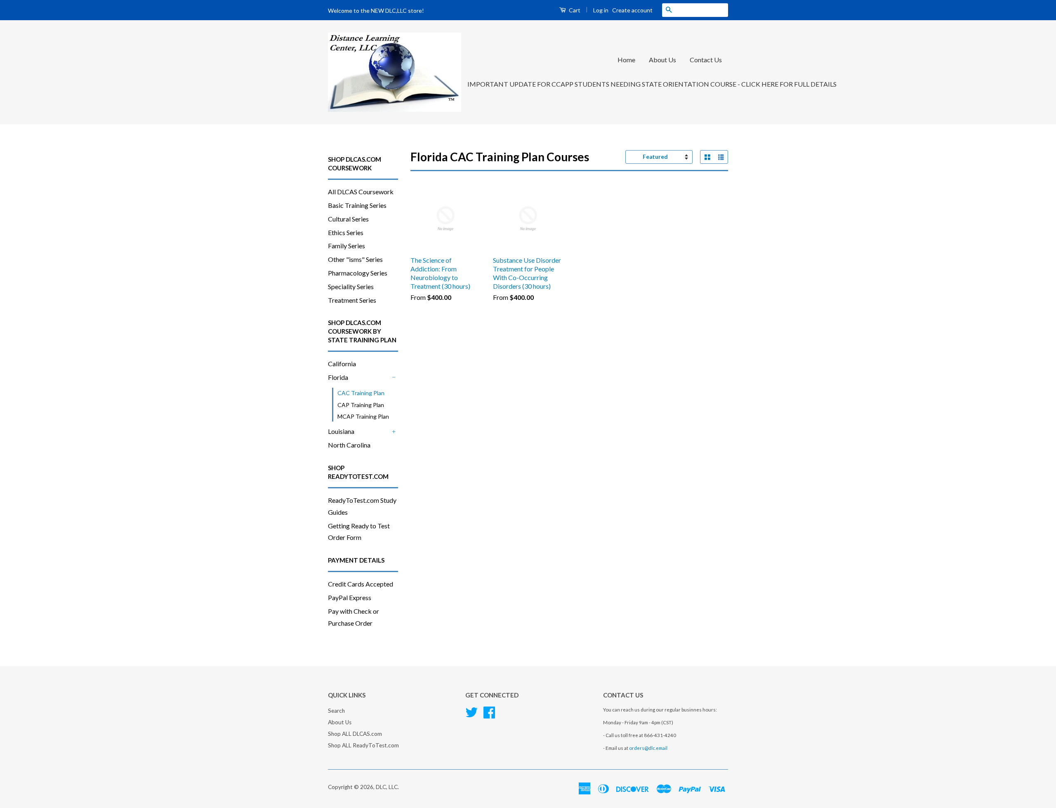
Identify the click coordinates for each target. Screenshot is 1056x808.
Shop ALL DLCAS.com (355, 733)
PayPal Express (349, 597)
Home (626, 60)
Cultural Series (348, 219)
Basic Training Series (357, 205)
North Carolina (349, 445)
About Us (662, 60)
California (342, 363)
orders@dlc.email (648, 748)
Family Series (346, 246)
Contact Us (706, 60)
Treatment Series (352, 300)
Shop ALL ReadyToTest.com (363, 745)
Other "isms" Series (355, 259)
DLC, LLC (387, 787)
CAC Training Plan (360, 392)
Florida (338, 377)
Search (336, 710)
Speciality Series (351, 286)
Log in (600, 10)
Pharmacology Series (357, 273)
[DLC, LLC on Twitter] (471, 711)
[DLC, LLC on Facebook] (489, 711)
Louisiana (341, 431)
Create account (632, 10)
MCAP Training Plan (363, 416)
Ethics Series (345, 232)
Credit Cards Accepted (360, 584)
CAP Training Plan (360, 404)
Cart (574, 10)
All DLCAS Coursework (361, 192)
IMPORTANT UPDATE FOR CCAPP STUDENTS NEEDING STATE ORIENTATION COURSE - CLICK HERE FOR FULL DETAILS (652, 84)
